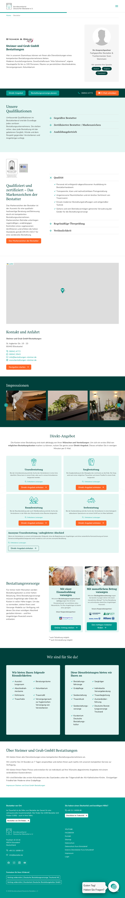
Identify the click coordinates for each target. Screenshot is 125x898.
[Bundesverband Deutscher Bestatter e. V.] (19, 6)
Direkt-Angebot (16, 93)
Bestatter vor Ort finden (17, 820)
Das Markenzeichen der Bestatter (24, 240)
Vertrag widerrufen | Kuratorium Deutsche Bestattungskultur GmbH (34, 882)
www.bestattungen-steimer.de (22, 360)
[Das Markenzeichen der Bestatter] (11, 168)
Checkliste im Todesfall (75, 815)
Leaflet (10, 264)
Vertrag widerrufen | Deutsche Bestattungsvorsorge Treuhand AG (33, 877)
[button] (63, 290)
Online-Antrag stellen (64, 627)
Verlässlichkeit (62, 230)
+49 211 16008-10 (16, 850)
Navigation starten (17, 367)
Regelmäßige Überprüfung (69, 223)
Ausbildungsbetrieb (65, 131)
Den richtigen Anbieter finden (102, 626)
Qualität (58, 177)
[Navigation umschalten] (117, 6)
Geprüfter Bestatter (65, 118)
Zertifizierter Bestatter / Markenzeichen (77, 125)
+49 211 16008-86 (74, 810)
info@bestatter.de (16, 855)
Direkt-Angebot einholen (32, 487)
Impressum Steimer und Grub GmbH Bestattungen (25, 785)
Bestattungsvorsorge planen (44, 93)
